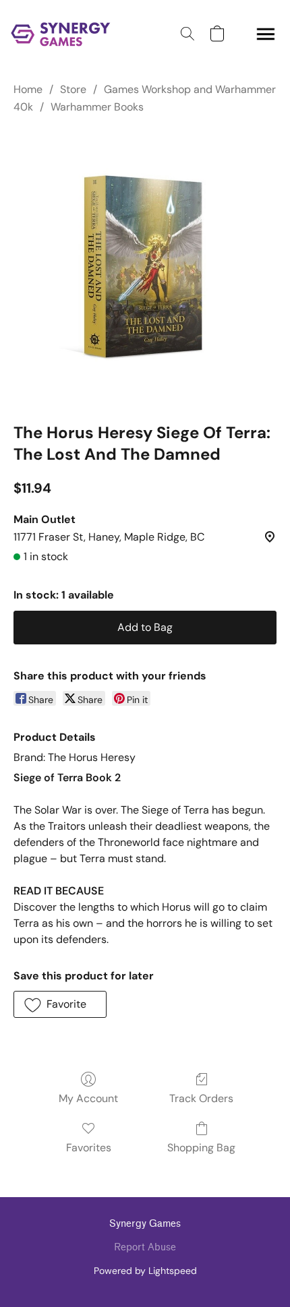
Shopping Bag (201, 1148)
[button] (63, 33)
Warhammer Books (97, 107)
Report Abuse (145, 1247)
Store (73, 89)
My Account (88, 1098)
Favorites (88, 1148)
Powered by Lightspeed (145, 1271)
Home (27, 89)
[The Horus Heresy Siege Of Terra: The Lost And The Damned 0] (145, 266)
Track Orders (201, 1098)
